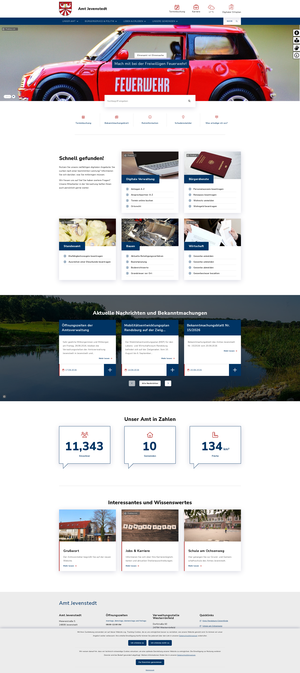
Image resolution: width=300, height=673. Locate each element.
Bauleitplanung (139, 261)
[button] (296, 32)
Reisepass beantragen (204, 194)
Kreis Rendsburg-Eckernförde (215, 621)
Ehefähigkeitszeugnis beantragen (86, 256)
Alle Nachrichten (150, 383)
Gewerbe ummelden (203, 261)
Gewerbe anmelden (203, 256)
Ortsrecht (136, 206)
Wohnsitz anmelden (203, 200)
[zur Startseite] (65, 8)
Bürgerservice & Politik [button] (99, 21)
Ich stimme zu (137, 643)
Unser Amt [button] (69, 21)
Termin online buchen (142, 200)
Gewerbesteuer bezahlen (206, 273)
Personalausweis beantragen (208, 189)
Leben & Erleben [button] (133, 21)
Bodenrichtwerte (140, 267)
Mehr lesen (104, 358)
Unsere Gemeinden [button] (163, 21)
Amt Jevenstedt (92, 9)
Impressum (150, 670)
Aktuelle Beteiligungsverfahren (147, 256)
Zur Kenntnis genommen (150, 662)
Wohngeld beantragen (205, 206)
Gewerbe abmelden (203, 267)
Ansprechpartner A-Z (142, 194)
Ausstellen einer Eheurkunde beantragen (90, 261)
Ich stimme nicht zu (160, 643)
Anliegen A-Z (138, 189)
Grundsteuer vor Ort (141, 273)
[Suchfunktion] (189, 101)
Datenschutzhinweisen (188, 636)
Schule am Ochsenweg (212, 626)
